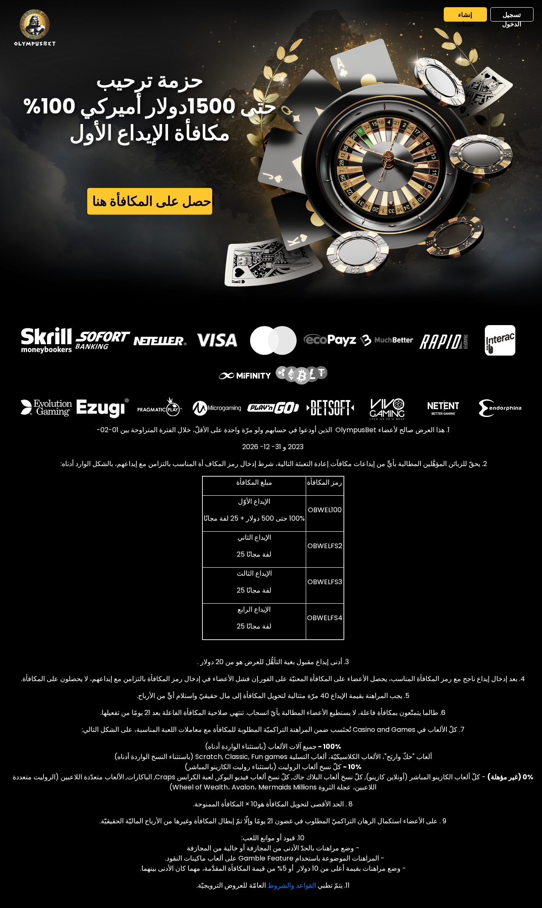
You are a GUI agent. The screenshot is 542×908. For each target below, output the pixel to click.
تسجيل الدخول (511, 16)
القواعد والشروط (292, 885)
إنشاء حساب (465, 16)
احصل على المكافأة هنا (152, 201)
